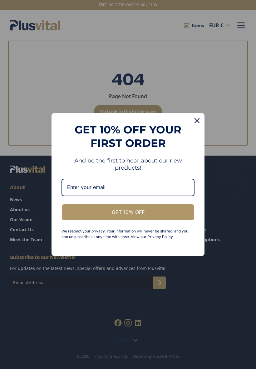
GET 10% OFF (128, 212)
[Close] (197, 120)
